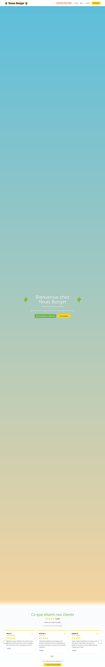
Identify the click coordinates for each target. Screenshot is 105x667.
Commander (96, 3)
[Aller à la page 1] (52, 656)
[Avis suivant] (100, 642)
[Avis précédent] (5, 642)
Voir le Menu (64, 316)
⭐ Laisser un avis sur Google (52, 664)
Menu (81, 3)
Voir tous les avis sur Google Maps (53, 625)
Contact (87, 3)
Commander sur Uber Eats (46, 316)
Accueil (76, 3)
